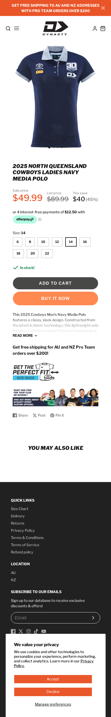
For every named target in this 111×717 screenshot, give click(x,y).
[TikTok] (36, 631)
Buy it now (55, 298)
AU (13, 572)
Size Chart (19, 509)
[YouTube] (43, 631)
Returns (17, 523)
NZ (13, 580)
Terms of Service (25, 545)
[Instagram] (28, 631)
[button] (49, 147)
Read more (23, 336)
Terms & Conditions (27, 537)
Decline (53, 691)
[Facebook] (13, 631)
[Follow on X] (20, 631)
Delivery (18, 516)
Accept (53, 679)
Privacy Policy (23, 530)
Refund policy (22, 552)
